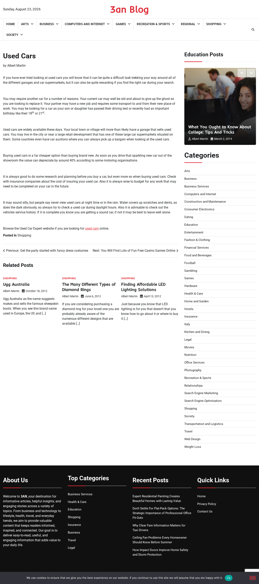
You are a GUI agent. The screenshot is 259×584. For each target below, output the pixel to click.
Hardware (190, 286)
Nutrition (190, 355)
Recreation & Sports (153, 24)
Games (121, 24)
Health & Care (193, 293)
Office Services (194, 362)
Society (12, 35)
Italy (187, 324)
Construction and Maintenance (205, 201)
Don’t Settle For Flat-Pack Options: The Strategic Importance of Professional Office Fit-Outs (162, 513)
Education (191, 225)
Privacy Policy (206, 504)
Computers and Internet (85, 24)
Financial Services (196, 247)
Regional (188, 24)
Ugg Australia (16, 284)
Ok (228, 577)
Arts (25, 24)
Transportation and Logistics (203, 424)
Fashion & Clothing (197, 240)
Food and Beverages (198, 255)
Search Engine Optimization (203, 401)
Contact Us (204, 511)
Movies (189, 347)
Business (47, 24)
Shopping (213, 24)
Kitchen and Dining (196, 332)
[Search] (253, 30)
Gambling (190, 271)
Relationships (193, 385)
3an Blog (129, 9)
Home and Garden (196, 301)
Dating (188, 217)
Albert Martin (16, 65)
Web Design (192, 439)
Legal (188, 339)
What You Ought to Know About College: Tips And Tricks (219, 129)
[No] (252, 578)
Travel (188, 431)
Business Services (196, 186)
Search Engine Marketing (201, 393)
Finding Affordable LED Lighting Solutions (143, 287)
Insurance (190, 316)
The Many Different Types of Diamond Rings (89, 287)
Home (10, 24)
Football (189, 263)
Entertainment (193, 232)
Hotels (188, 309)
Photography (192, 370)
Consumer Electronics (199, 209)
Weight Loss (192, 447)
